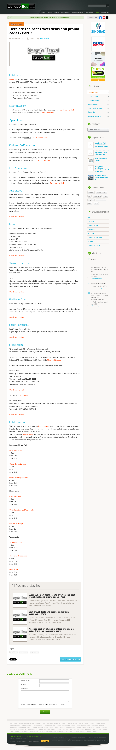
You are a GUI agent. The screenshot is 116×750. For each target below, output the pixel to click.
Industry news (98, 104)
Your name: (25, 681)
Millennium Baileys (16, 523)
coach (105, 196)
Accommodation (77, 12)
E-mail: (23, 685)
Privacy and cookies (33, 741)
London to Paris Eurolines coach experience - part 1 (101, 144)
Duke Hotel (13, 569)
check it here (23, 395)
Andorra (64, 723)
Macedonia (95, 725)
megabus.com (101, 200)
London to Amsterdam (66, 731)
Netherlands (21, 727)
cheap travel (97, 196)
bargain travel (34, 652)
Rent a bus (89, 12)
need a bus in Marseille (100, 286)
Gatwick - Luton (90, 729)
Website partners (21, 741)
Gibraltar (47, 725)
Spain (73, 727)
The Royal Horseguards (18, 556)
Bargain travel (98, 92)
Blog (97, 12)
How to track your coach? (101, 159)
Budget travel (98, 96)
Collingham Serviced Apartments (21, 510)
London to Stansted (43, 729)
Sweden (79, 727)
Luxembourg (86, 725)
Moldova (101, 725)
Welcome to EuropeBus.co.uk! (21, 6)
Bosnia (87, 723)
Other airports (25, 731)
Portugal (91, 233)
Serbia (57, 727)
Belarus (81, 723)
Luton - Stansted (14, 731)
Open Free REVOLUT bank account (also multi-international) (42, 17)
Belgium (75, 723)
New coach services (98, 108)
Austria (90, 241)
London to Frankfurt (95, 237)
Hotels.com (13, 79)
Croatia (98, 723)
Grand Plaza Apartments (18, 478)
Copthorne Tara (15, 496)
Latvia (74, 725)
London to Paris (34, 731)
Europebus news (98, 100)
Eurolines (91, 192)
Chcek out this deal (16, 255)
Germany (91, 229)
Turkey (92, 727)
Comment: (25, 689)
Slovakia (62, 727)
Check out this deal (43, 160)
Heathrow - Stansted (79, 729)
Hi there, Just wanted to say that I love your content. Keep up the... (99, 268)
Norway (28, 727)
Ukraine (91, 221)
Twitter (107, 17)
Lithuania (79, 725)
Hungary (59, 725)
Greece (53, 725)
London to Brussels (79, 731)
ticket (89, 203)
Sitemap (12, 741)
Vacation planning (98, 116)
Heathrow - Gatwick (55, 729)
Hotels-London (43, 426)
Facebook (100, 17)
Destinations (65, 12)
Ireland (65, 725)
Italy (89, 217)
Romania (45, 727)
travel (96, 203)
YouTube (104, 17)
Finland (29, 725)
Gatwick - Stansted (102, 729)
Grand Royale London (17, 464)
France (35, 725)
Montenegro (13, 727)
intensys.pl (25, 738)
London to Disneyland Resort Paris (49, 731)
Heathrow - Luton (67, 729)
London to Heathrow (21, 729)
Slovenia (68, 727)
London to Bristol (94, 225)
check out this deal (67, 110)
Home (43, 12)
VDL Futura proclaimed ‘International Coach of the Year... (102, 168)
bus (89, 196)
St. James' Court (15, 542)
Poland (34, 727)
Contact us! (105, 12)
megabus (91, 200)
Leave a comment (69, 659)
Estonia (24, 725)
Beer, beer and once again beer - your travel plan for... (102, 152)
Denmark (18, 725)
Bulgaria (92, 723)
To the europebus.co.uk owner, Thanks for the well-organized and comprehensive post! (100, 299)
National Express (101, 192)
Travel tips (98, 112)
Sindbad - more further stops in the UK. (101, 177)
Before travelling (53, 12)
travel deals (13, 652)
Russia (52, 727)
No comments (44, 38)
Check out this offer (16, 292)
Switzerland (85, 727)
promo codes (23, 652)
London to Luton (94, 245)
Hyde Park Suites (15, 450)
